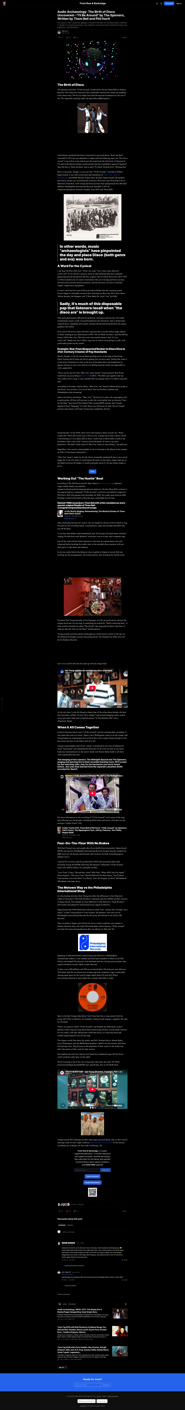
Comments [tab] (62, 1225)
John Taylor (65, 1272)
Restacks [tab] (70, 1225)
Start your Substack (87, 1401)
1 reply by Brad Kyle (70, 1285)
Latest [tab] (65, 1304)
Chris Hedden (78, 1359)
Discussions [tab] (72, 1304)
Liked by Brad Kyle (68, 1245)
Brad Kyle (65, 31)
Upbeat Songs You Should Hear (83, 1339)
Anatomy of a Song (106, 483)
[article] (92, 1316)
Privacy (99, 1396)
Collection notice (113, 1396)
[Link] (54, 84)
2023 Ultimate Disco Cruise (101, 1142)
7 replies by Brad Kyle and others (74, 1266)
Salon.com (85, 375)
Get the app (102, 1401)
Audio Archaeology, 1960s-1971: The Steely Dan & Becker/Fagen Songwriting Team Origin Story (79, 1310)
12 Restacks (80, 1204)
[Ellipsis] (126, 1242)
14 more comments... (64, 1294)
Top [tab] (60, 1304)
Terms (104, 1396)
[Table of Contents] (2, 705)
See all (61, 1367)
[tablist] (65, 1225)
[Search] (157, 3)
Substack (83, 1406)
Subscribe (169, 3)
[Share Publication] (161, 3)
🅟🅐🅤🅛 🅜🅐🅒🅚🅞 (68, 1243)
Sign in (179, 3)
